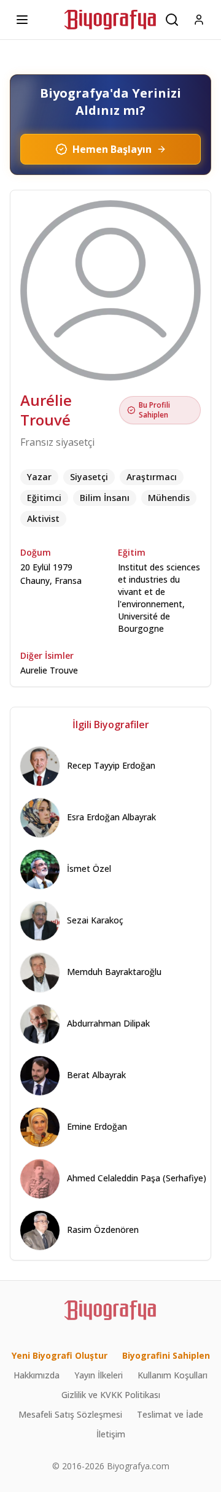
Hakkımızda (37, 1375)
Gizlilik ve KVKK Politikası (110, 1395)
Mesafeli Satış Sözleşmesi (70, 1414)
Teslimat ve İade (170, 1414)
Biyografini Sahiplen (166, 1355)
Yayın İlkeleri (98, 1375)
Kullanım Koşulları (172, 1375)
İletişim (110, 1434)
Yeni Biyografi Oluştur (59, 1355)
